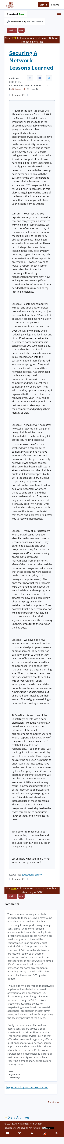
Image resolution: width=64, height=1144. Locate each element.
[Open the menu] (59, 13)
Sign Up (55, 4)
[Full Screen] (30, 78)
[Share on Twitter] (49, 78)
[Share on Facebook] (39, 78)
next (21, 30)
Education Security (31, 874)
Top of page (54, 1102)
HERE (14, 38)
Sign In (43, 4)
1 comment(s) (18, 95)
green (21, 14)
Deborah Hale (19, 89)
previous (12, 30)
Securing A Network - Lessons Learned (31, 60)
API (30, 1127)
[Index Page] (9, 4)
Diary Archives (18, 1117)
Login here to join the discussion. (27, 1087)
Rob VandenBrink (35, 22)
